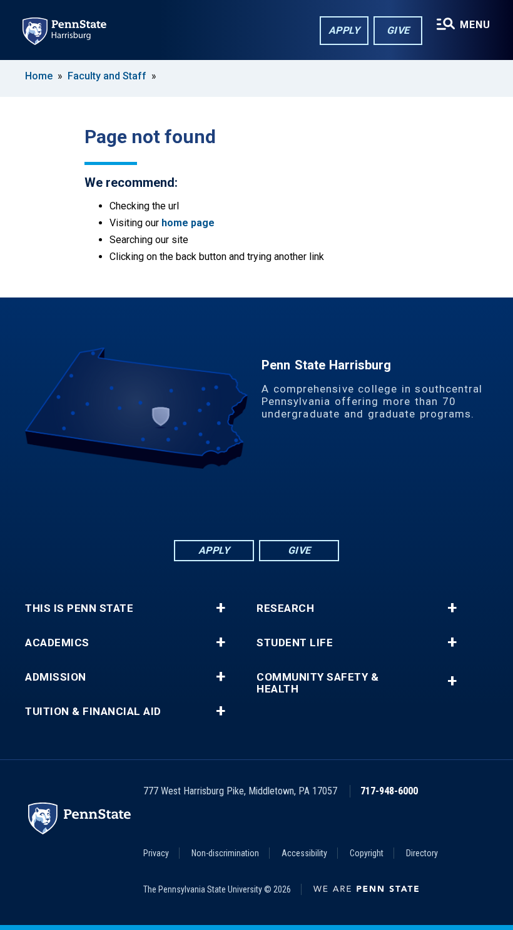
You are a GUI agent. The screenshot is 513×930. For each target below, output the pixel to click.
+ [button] (220, 608)
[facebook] (191, 503)
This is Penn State (79, 608)
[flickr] (256, 503)
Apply (344, 30)
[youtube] (289, 503)
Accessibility (304, 853)
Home (39, 76)
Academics (57, 643)
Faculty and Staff (108, 76)
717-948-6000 (389, 791)
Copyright (366, 853)
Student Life (294, 643)
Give (398, 30)
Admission (55, 677)
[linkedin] (224, 503)
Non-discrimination (225, 853)
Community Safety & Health (317, 683)
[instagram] (321, 503)
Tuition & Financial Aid (93, 712)
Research (285, 608)
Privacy (156, 853)
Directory (422, 853)
